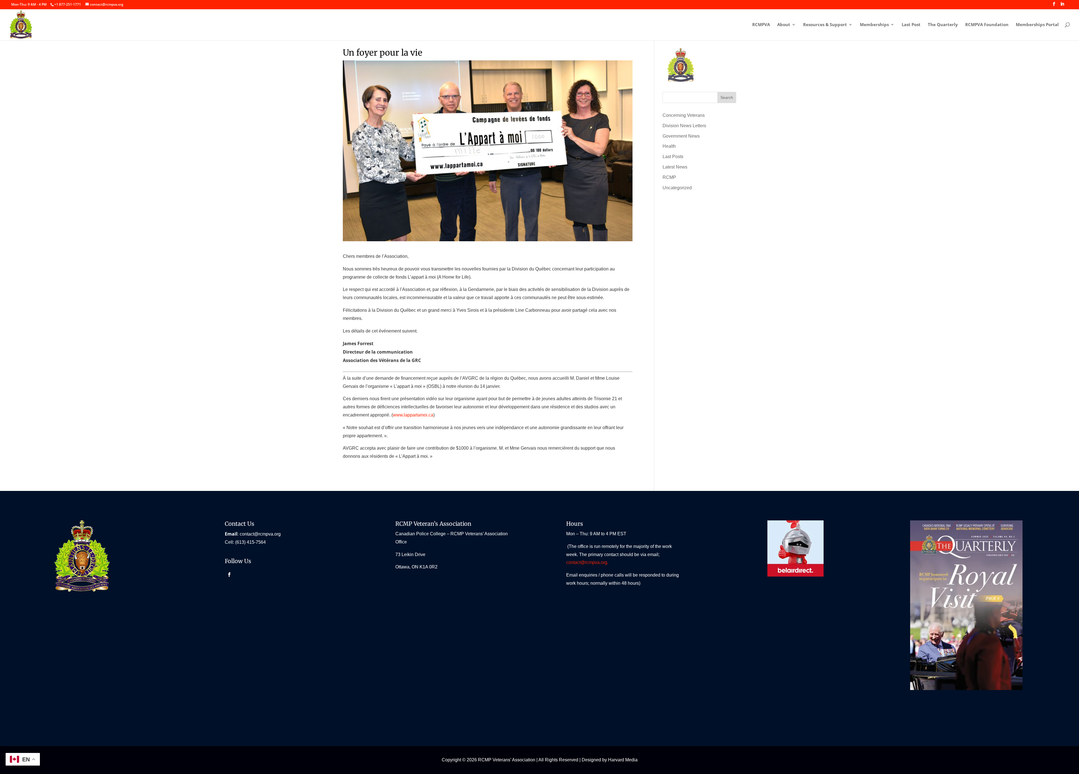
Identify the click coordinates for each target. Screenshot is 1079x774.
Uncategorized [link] (677, 187)
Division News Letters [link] (684, 125)
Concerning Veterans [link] (684, 115)
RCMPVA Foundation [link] (986, 24)
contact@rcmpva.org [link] (260, 534)
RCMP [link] (669, 177)
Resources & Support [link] (825, 24)
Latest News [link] (675, 167)
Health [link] (669, 146)
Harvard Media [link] (623, 759)
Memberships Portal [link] (1037, 24)
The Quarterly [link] (943, 24)
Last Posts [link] (673, 156)
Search (726, 97)
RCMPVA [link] (761, 24)
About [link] (783, 24)
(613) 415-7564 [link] (250, 542)
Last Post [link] (911, 24)
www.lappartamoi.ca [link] (413, 415)
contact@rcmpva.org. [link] (587, 562)
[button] (1054, 5)
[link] (67, 4)
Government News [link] (681, 136)
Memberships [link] (874, 24)
